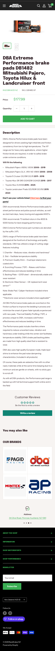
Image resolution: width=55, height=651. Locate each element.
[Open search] (38, 5)
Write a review (27, 413)
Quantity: (7, 108)
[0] (50, 5)
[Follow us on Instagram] (10, 613)
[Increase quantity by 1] (32, 108)
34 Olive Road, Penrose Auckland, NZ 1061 (27, 518)
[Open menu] (4, 6)
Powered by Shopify (10, 645)
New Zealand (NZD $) (12, 600)
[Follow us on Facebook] (5, 613)
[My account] (44, 5)
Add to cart (27, 118)
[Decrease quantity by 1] (17, 108)
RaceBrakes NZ (10, 90)
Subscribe (12, 586)
